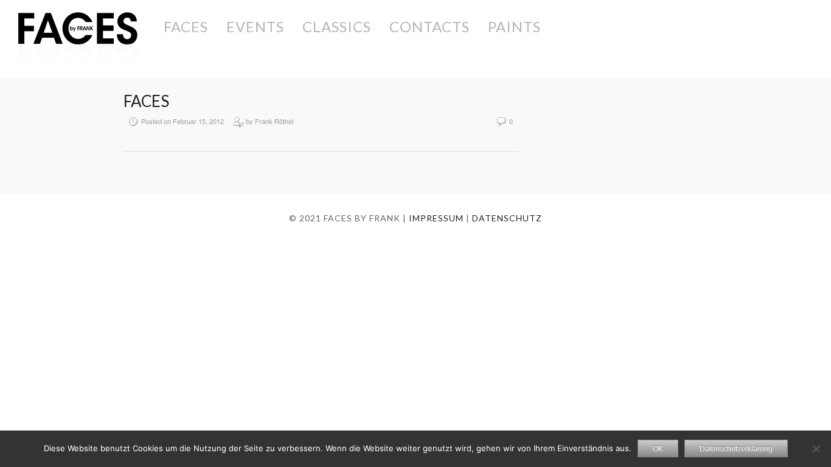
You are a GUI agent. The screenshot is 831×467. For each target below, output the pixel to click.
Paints (514, 26)
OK (658, 449)
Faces (186, 26)
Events (255, 26)
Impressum (436, 218)
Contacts (429, 26)
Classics (336, 26)
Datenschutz (507, 218)
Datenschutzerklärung (736, 449)
